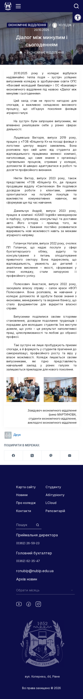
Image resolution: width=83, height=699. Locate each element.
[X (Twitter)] (32, 456)
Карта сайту (26, 487)
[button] (78, 17)
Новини (22, 495)
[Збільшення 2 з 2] (71, 382)
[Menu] (18, 6)
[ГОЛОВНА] (20, 52)
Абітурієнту (55, 495)
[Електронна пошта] (69, 456)
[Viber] (51, 456)
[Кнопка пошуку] (38, 525)
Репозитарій (55, 511)
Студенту (53, 487)
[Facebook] (13, 456)
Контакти (23, 511)
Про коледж (26, 503)
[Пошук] (76, 6)
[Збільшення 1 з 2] (34, 382)
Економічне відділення (27, 25)
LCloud (51, 503)
